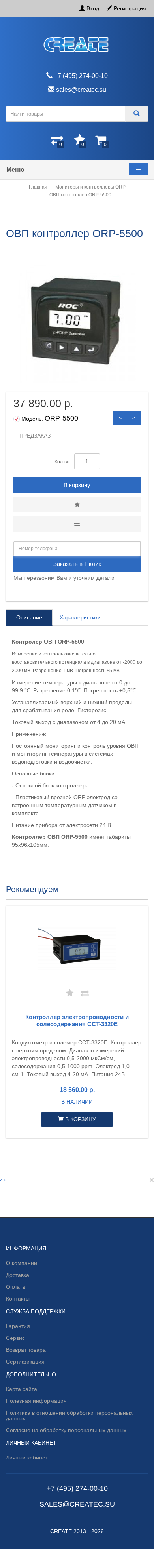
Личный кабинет (27, 1457)
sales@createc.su (77, 1504)
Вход (92, 8)
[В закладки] (77, 504)
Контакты (18, 1299)
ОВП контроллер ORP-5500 (80, 195)
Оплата (15, 1287)
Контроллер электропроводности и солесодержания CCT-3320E (77, 1020)
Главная (38, 187)
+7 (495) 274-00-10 (77, 1488)
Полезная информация (36, 1401)
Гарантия (18, 1326)
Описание (29, 617)
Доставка (17, 1275)
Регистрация (129, 8)
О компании (21, 1263)
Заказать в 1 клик (77, 563)
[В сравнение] (77, 524)
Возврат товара (26, 1350)
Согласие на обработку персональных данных (66, 1430)
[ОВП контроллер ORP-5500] (77, 323)
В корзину (77, 485)
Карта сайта (21, 1389)
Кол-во (61, 462)
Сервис (15, 1338)
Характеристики (80, 617)
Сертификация (25, 1361)
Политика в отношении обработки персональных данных (69, 1415)
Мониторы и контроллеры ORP (90, 187)
